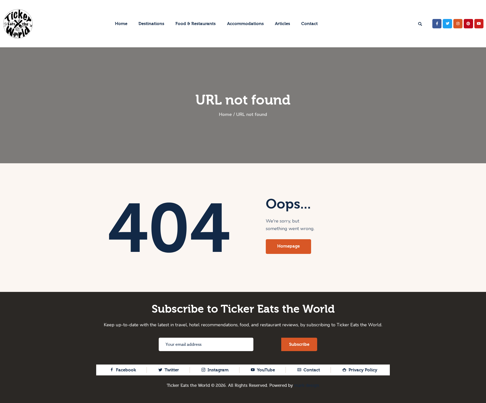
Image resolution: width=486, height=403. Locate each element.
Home (225, 114)
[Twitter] (447, 23)
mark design (306, 385)
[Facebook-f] (436, 23)
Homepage (288, 246)
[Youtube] (478, 23)
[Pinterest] (468, 23)
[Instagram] (457, 23)
